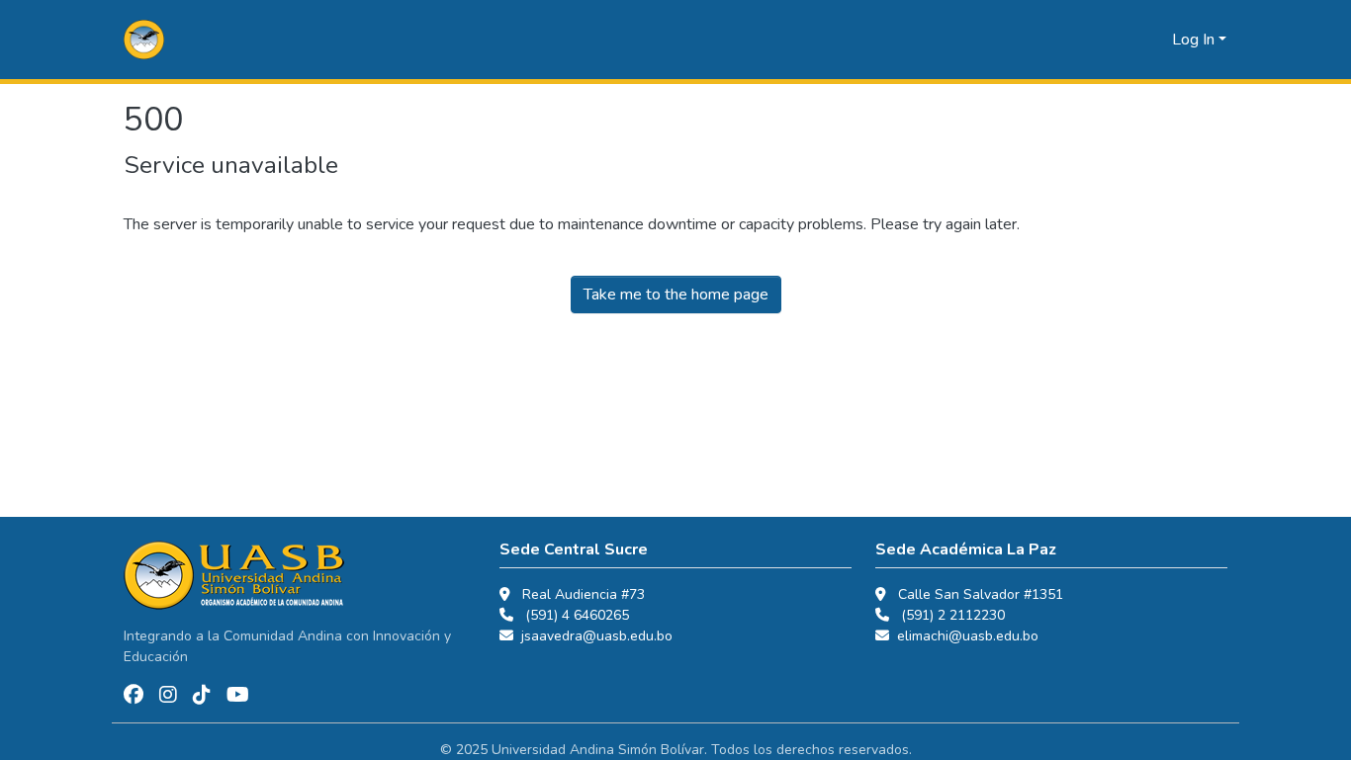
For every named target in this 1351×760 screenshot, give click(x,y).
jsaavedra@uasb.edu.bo (597, 636)
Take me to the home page (676, 294)
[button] (144, 39)
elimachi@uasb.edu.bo (967, 636)
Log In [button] (1195, 39)
